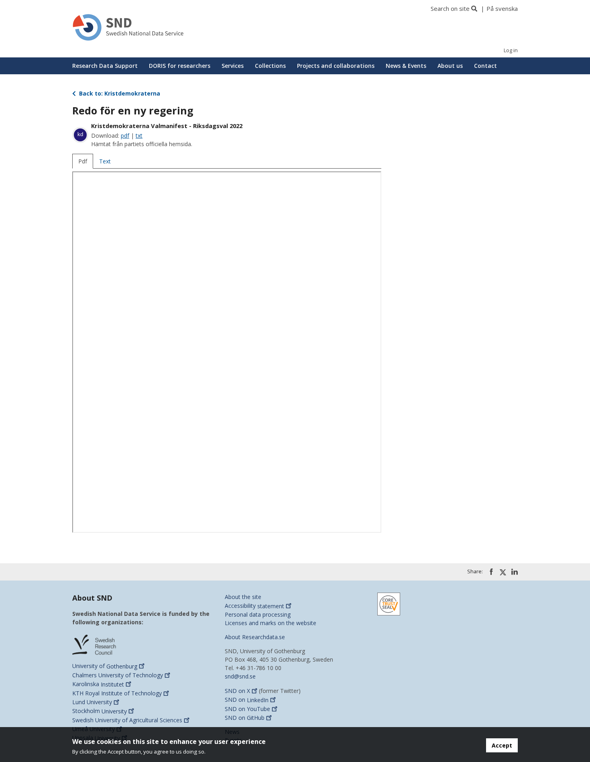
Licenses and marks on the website (270, 623)
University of (104, 666)
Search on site (450, 8)
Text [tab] (105, 161)
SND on (237, 691)
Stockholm (99, 711)
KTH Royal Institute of (117, 693)
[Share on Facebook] (491, 571)
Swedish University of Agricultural (127, 720)
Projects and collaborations (335, 65)
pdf (125, 135)
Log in (511, 50)
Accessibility (254, 606)
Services (233, 65)
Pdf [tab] (82, 161)
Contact (485, 65)
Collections (270, 65)
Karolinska (98, 684)
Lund (92, 702)
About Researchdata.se (255, 637)
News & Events (406, 65)
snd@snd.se (240, 676)
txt (139, 135)
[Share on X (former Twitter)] (503, 572)
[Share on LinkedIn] (514, 571)
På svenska (502, 8)
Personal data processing (258, 614)
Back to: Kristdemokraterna (118, 93)
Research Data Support (105, 65)
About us (450, 65)
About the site (243, 597)
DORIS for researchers (179, 65)
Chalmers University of (117, 675)
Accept (502, 745)
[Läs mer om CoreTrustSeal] (388, 603)
